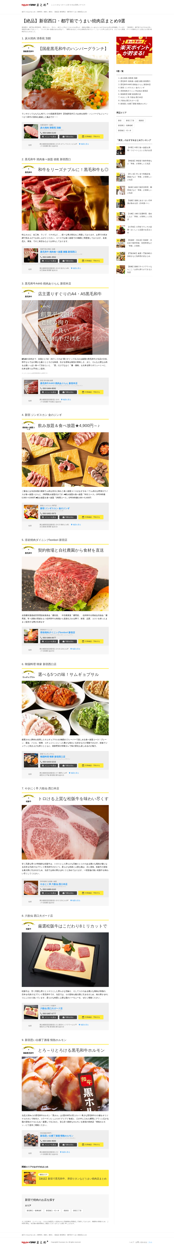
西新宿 (66, 1211)
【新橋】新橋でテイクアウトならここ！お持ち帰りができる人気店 (139, 269)
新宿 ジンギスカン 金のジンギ (132, 88)
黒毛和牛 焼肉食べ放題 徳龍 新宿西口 (135, 81)
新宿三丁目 (77, 1211)
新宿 (119, 121)
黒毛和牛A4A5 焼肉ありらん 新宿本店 (135, 84)
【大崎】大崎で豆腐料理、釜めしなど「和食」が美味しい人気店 (139, 216)
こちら (149, 1242)
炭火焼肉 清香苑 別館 (128, 78)
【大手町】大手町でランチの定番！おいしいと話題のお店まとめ (139, 230)
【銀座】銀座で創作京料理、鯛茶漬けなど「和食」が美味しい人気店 (139, 190)
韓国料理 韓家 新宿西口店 (130, 94)
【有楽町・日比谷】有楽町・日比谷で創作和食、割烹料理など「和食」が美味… (139, 243)
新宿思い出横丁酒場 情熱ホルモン (133, 104)
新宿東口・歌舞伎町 (34, 1211)
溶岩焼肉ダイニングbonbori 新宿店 (134, 91)
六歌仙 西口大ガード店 (129, 101)
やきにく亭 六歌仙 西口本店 (131, 97)
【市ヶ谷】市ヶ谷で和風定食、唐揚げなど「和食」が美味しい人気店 (139, 177)
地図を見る (85, 144)
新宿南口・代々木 (52, 1211)
